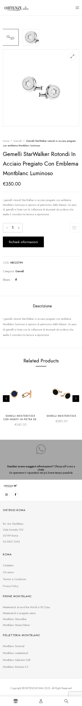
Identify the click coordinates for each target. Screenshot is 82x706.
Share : (7, 280)
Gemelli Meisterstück (61, 416)
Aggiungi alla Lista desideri (74, 228)
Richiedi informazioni (23, 242)
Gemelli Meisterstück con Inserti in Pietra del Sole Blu (20, 419)
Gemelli (17, 141)
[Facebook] (16, 280)
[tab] (42, 306)
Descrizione (42, 306)
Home (6, 141)
